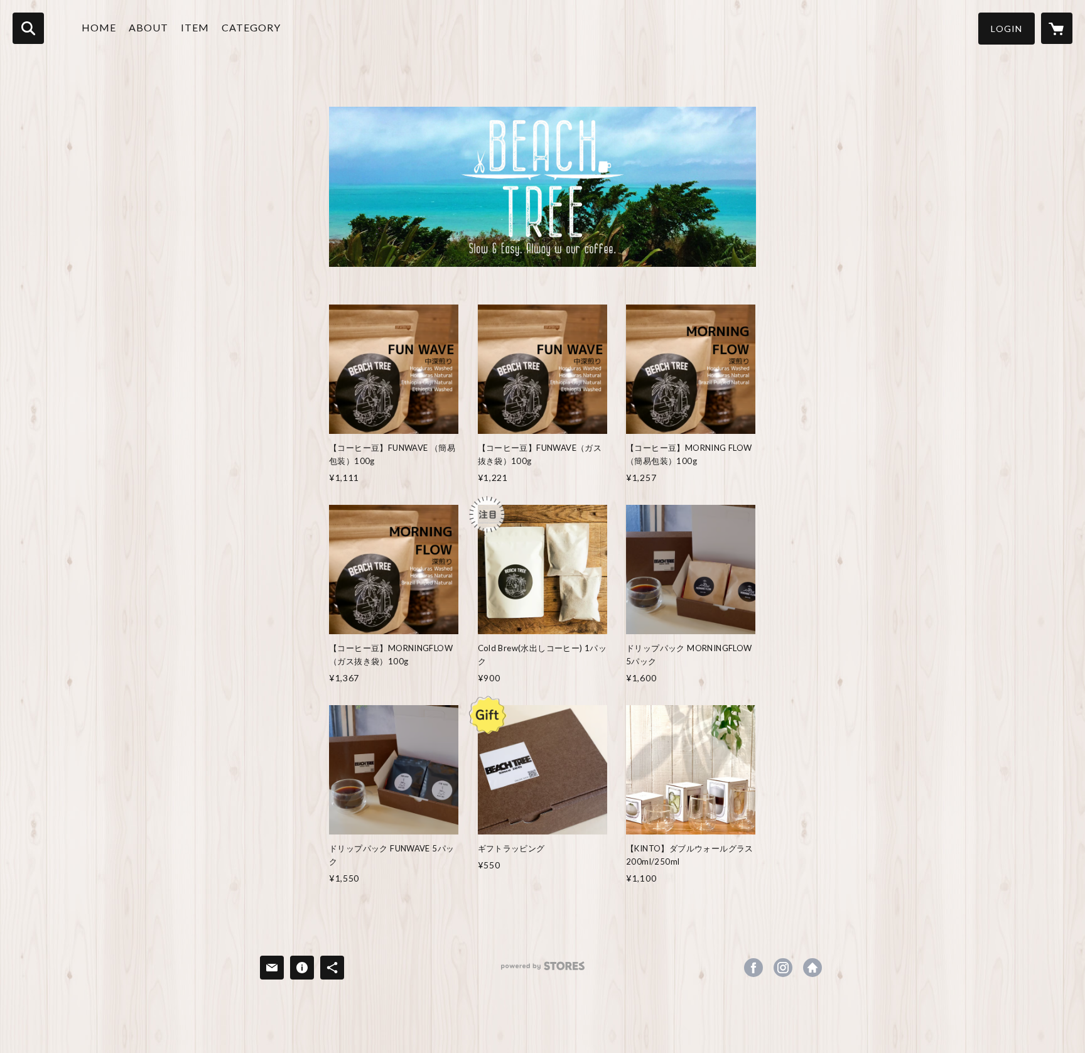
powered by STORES (543, 970)
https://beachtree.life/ (812, 967)
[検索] (28, 28)
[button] (1006, 29)
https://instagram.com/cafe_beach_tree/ (783, 967)
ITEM (195, 27)
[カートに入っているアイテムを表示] (1056, 28)
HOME (99, 27)
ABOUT (148, 27)
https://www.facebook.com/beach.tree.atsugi (753, 967)
